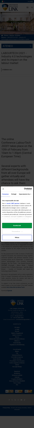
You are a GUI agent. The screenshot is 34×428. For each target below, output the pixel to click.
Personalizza (16, 231)
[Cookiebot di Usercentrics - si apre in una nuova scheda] (24, 189)
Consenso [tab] (5, 194)
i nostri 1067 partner (12, 203)
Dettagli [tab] (13, 194)
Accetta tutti (17, 225)
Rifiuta (17, 237)
